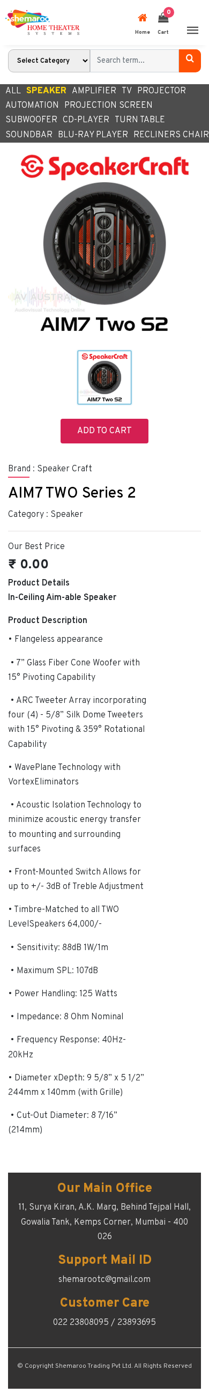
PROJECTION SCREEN (108, 105)
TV (127, 91)
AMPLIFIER (94, 91)
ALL (13, 91)
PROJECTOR (161, 91)
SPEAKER (46, 91)
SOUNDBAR (29, 135)
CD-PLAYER (86, 120)
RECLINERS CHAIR (171, 135)
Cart (163, 22)
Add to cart (104, 431)
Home (142, 32)
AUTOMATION (32, 105)
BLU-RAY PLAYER (93, 135)
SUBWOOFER (31, 120)
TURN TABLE (140, 120)
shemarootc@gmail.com (104, 1280)
